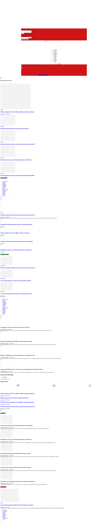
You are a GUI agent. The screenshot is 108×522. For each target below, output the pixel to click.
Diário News (23, 64)
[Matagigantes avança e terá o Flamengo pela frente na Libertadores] (7, 156)
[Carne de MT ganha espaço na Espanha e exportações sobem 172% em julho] (6, 290)
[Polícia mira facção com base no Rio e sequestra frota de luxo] (7, 125)
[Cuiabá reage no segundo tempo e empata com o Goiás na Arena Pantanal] (6, 479)
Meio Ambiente (55, 53)
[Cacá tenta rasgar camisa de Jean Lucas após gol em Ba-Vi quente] (6, 465)
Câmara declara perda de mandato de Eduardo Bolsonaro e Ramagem (16, 505)
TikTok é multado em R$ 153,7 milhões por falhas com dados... (15, 232)
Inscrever (90, 384)
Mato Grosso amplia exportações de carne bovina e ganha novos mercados (17, 267)
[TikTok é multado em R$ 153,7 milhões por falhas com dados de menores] (15, 108)
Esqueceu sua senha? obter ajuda (27, 34)
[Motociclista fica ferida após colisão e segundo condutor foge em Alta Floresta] (3, 222)
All (3, 298)
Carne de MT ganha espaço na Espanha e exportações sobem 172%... (16, 293)
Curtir (18, 384)
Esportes (55, 56)
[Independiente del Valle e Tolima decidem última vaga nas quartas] (6, 451)
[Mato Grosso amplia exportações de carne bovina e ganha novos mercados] (6, 264)
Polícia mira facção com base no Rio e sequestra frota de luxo (14, 128)
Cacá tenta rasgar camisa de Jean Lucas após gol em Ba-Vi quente (15, 467)
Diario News (2, 113)
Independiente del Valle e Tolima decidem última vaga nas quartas (15, 453)
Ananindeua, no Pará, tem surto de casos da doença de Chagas (14, 327)
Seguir (54, 384)
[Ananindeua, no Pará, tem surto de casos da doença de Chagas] (4, 325)
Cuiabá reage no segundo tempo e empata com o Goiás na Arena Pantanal (17, 481)
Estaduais (55, 55)
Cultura (55, 54)
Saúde (55, 60)
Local (4, 188)
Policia (55, 51)
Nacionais (55, 52)
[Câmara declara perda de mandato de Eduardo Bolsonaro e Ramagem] (9, 501)
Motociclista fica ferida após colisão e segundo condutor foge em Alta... (16, 224)
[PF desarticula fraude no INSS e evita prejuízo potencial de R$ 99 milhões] (7, 172)
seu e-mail (33, 37)
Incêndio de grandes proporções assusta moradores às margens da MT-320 (17, 144)
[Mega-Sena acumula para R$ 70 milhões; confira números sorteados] (4, 339)
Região (4, 194)
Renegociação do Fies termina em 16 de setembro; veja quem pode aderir (17, 402)
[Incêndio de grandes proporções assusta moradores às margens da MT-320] (7, 140)
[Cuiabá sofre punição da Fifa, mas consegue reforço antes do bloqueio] (3, 239)
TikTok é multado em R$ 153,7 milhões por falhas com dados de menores (17, 111)
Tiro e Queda (55, 59)
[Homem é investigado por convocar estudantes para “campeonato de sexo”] (4, 353)
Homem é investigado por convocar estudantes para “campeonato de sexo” (17, 355)
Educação (4, 185)
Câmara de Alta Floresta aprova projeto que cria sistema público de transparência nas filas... (21, 369)
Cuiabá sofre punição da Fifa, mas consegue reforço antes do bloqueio (16, 241)
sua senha (33, 32)
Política (55, 58)
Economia (55, 49)
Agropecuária (55, 50)
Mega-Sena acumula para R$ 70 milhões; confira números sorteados (16, 341)
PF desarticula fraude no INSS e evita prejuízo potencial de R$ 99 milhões (17, 175)
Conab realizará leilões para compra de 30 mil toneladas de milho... (16, 280)
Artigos (55, 61)
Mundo (55, 57)
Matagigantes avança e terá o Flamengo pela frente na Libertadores (16, 159)
